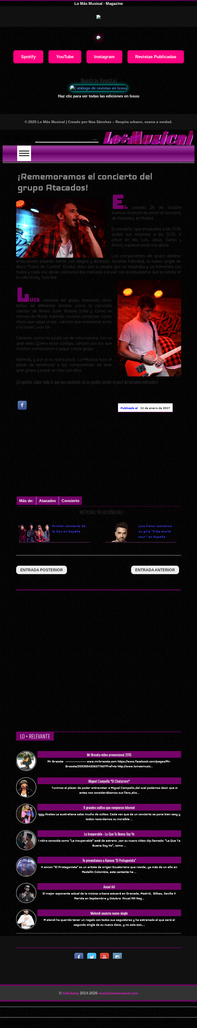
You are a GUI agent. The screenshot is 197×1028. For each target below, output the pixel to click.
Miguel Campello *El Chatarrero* (109, 781)
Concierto (70, 500)
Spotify (28, 56)
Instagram (104, 56)
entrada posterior (41, 570)
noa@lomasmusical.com (118, 993)
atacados (47, 500)
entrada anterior (155, 570)
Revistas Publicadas (155, 56)
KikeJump (71, 993)
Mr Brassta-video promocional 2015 (109, 754)
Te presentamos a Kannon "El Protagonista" (109, 860)
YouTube (65, 56)
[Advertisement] (106, 455)
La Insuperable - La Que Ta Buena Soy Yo (109, 833)
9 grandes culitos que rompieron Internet (109, 807)
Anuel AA (109, 886)
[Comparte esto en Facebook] (22, 405)
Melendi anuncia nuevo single (109, 913)
